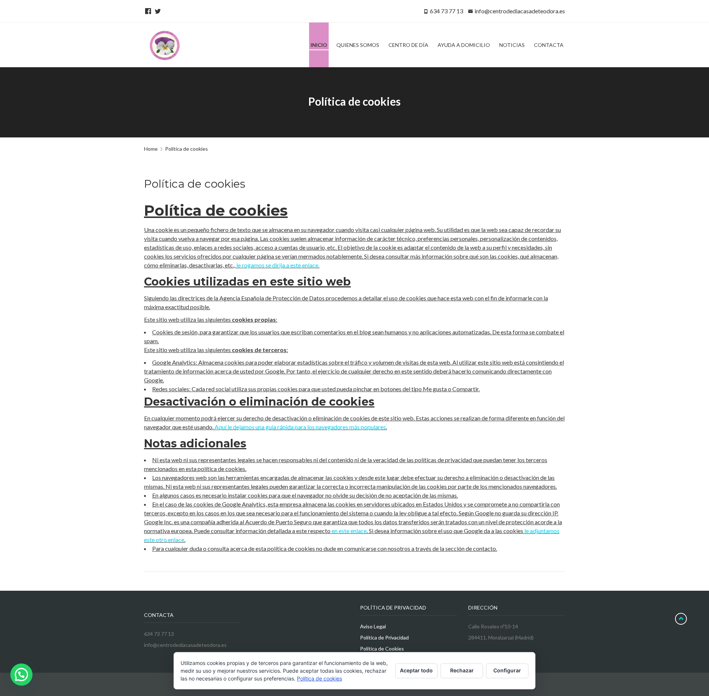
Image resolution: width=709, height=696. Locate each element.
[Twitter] (157, 10)
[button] (21, 674)
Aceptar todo (416, 670)
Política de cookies (319, 678)
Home (151, 149)
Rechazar (462, 670)
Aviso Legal (373, 626)
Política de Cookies (382, 648)
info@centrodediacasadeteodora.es (520, 10)
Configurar (507, 670)
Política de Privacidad (384, 637)
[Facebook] (147, 10)
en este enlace (349, 530)
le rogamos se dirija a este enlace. (277, 265)
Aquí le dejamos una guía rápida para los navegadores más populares (300, 426)
